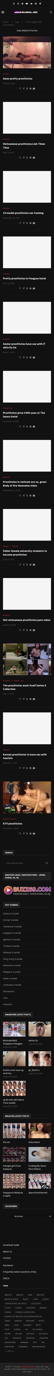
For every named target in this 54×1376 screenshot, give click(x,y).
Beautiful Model (11, 1299)
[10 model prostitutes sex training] (27, 187)
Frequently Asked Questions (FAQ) (19, 1271)
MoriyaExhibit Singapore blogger (12, 1042)
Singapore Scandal (12, 932)
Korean (8, 1312)
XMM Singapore (38, 1347)
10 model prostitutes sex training (23, 213)
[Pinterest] (22, 3)
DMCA (6, 1278)
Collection (36, 1303)
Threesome (9, 1347)
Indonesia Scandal (12, 965)
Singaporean (10, 1342)
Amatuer (19, 1295)
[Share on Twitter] (27, 88)
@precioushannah (37, 1192)
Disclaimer (8, 1265)
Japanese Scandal (11, 939)
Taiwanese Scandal (12, 926)
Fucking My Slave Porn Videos (37, 1167)
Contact (7, 1257)
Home (5, 22)
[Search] (51, 12)
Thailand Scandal (11, 946)
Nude (16, 1325)
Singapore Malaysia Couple (13, 1194)
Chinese (45, 1299)
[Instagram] (18, 3)
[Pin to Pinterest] (30, 88)
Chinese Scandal (11, 913)
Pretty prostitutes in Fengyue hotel (24, 278)
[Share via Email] (34, 88)
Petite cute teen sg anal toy (13, 1072)
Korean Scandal (10, 920)
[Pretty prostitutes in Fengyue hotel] (27, 252)
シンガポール (9, 1351)
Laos (5, 997)
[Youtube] (27, 3)
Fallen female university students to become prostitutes (25, 552)
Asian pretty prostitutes (17, 78)
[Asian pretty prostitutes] (27, 52)
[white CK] (39, 1029)
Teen (35, 1342)
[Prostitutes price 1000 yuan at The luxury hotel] (27, 387)
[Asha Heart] (39, 1130)
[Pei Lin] (14, 1130)
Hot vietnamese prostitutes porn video (26, 620)
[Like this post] (20, 88)
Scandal (17, 1329)
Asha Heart (34, 1142)
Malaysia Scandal (11, 952)
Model (41, 1321)
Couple (8, 1308)
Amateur (8, 1295)
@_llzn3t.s (34, 1070)
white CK (33, 1040)
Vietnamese (8, 991)
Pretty (38, 1325)
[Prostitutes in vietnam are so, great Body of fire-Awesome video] (27, 456)
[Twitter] (14, 3)
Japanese (43, 1308)
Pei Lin (6, 1142)
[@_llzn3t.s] (39, 1058)
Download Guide (11, 1245)
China (35, 1299)
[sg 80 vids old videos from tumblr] (14, 1088)
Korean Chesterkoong (25, 1312)
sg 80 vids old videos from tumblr (13, 1101)
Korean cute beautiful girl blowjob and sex (23, 1316)
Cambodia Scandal (12, 984)
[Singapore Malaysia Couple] (14, 1181)
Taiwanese (24, 1342)
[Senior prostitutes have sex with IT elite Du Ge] (27, 318)
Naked (7, 1325)
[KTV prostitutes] (27, 797)
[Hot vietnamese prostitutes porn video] (27, 594)
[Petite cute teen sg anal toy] (14, 1058)
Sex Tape (18, 1334)
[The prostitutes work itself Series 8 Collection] (27, 659)
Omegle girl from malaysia (12, 1167)
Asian (30, 1295)
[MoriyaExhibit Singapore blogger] (14, 1029)
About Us (7, 1251)
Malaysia (18, 1321)
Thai (42, 1342)
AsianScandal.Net (27, 1366)
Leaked (7, 1321)
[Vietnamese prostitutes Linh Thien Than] (27, 118)
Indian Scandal (10, 978)
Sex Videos (43, 1334)
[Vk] (31, 3)
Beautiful (40, 1295)
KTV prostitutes (12, 823)
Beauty (25, 1299)
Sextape (8, 1334)
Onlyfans (27, 1325)
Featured (7, 1004)
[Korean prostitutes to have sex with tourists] (27, 728)
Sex (26, 1329)
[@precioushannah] (39, 1181)
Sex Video (30, 1334)
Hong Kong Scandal (12, 959)
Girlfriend (30, 1308)
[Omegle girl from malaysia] (14, 1154)
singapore (17, 1338)
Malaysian (30, 1321)
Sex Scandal (37, 1329)
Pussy (7, 1329)
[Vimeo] (40, 3)
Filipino (18, 1308)
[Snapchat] (36, 3)
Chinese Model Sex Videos (16, 1303)
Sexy (6, 1338)
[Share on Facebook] (23, 88)
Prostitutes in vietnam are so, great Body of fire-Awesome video (24, 483)
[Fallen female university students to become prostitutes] (27, 525)
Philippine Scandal (11, 971)
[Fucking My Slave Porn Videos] (39, 1154)
